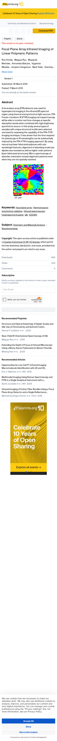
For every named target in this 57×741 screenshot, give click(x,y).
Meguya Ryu (20, 60)
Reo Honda (7, 60)
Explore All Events (45, 14)
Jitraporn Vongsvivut (21, 67)
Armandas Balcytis (21, 64)
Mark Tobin (37, 67)
